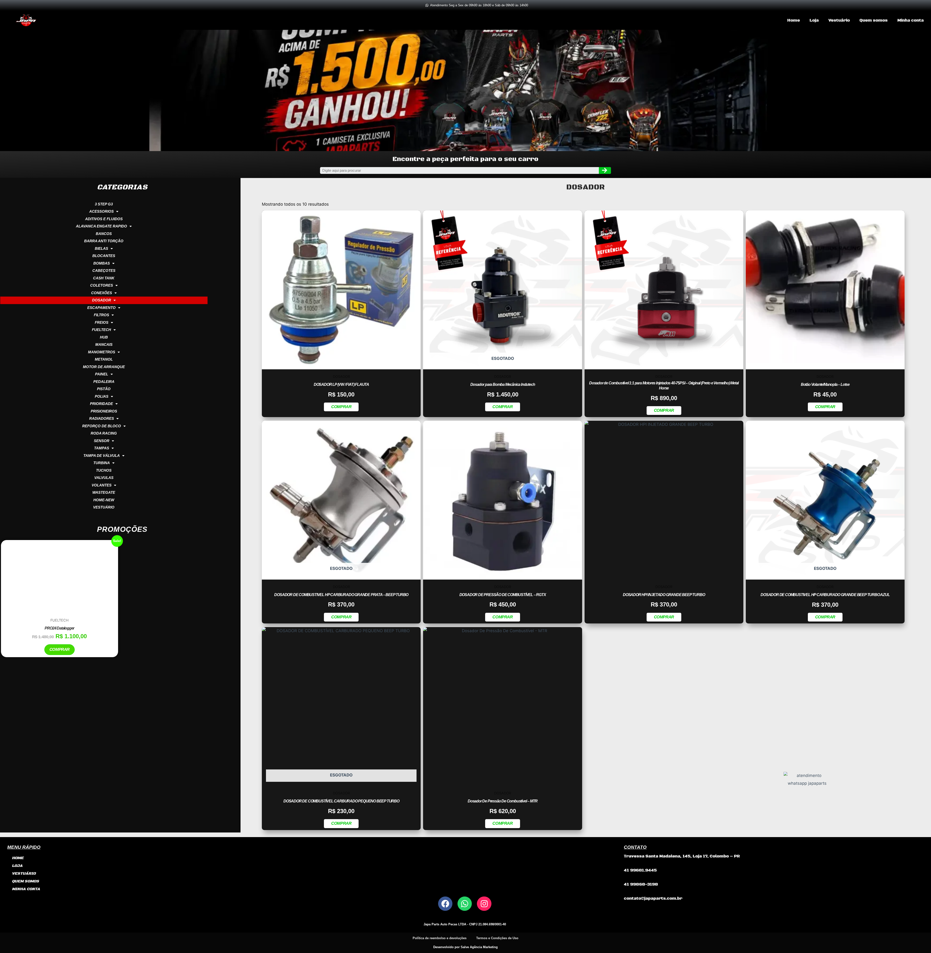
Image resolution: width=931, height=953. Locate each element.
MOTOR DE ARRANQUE (104, 367)
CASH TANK (103, 278)
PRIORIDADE (101, 404)
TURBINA (101, 463)
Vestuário (839, 20)
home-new (103, 500)
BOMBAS (101, 263)
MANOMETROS (101, 352)
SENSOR (101, 441)
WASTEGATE (103, 492)
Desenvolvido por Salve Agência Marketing (465, 947)
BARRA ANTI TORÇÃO (103, 241)
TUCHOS (104, 470)
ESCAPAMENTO (101, 308)
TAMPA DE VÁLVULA (101, 455)
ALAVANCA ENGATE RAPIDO (101, 226)
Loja (814, 20)
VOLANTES (102, 485)
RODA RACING (104, 433)
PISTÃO (104, 389)
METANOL (104, 359)
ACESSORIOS (101, 211)
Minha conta (910, 20)
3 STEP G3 (104, 204)
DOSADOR (101, 300)
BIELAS (101, 248)
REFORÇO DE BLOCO (101, 426)
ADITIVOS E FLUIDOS (104, 219)
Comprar (59, 689)
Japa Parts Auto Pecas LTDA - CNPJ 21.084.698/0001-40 (465, 924)
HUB (104, 337)
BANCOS (104, 234)
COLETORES (101, 285)
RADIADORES (101, 418)
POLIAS (101, 396)
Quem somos (873, 20)
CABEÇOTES (103, 270)
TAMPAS (101, 448)
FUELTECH (101, 330)
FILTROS (101, 315)
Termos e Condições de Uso (497, 938)
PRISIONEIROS (104, 411)
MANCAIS (103, 344)
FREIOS (101, 322)
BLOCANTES (103, 256)
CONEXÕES (101, 293)
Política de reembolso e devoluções (439, 938)
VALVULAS (103, 478)
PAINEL (101, 374)
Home (793, 20)
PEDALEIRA (103, 382)
